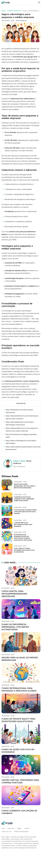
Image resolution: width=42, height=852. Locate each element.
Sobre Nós (11, 828)
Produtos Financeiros (14, 11)
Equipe (19, 828)
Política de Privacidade (21, 831)
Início (3, 828)
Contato (26, 828)
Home (3, 11)
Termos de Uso (6, 831)
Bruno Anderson (21, 20)
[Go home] (6, 2)
